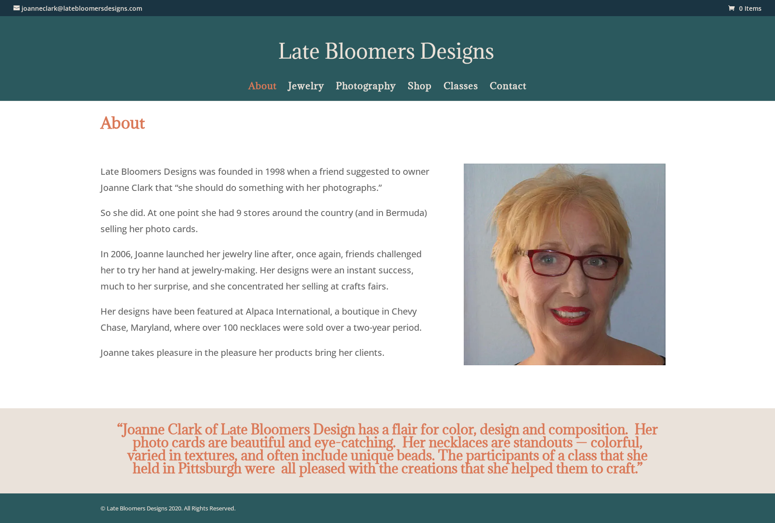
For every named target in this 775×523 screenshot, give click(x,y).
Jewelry (306, 87)
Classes (461, 87)
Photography (366, 87)
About (262, 87)
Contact (508, 87)
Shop (420, 87)
